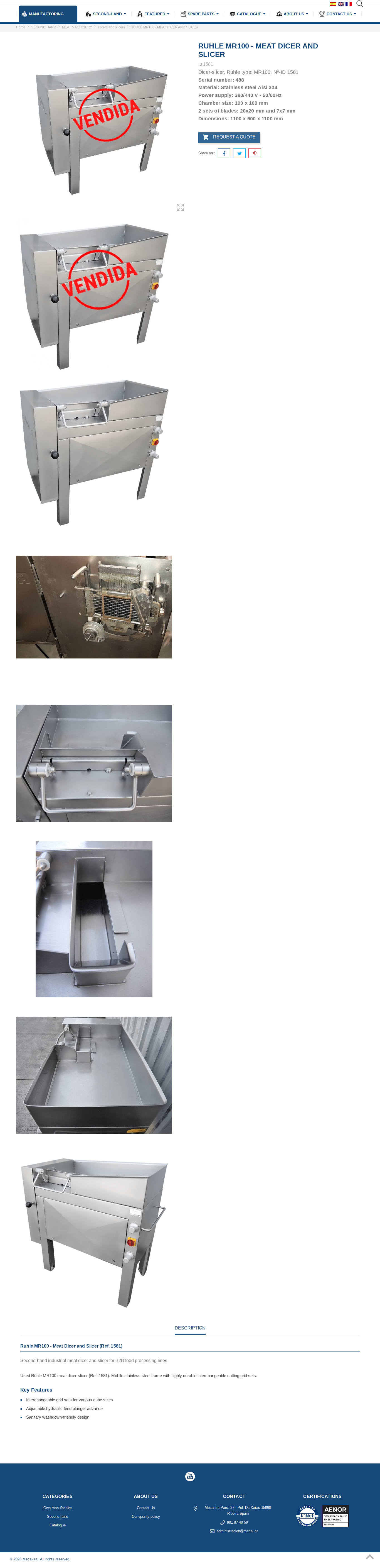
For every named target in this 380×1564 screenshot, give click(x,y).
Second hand (57, 1516)
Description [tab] (190, 1328)
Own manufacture (57, 1508)
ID (200, 64)
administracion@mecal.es (237, 1531)
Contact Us (146, 1508)
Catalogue (58, 1525)
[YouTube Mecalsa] (190, 1476)
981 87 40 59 (237, 1522)
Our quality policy (146, 1516)
